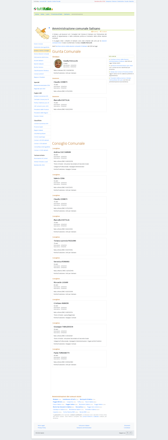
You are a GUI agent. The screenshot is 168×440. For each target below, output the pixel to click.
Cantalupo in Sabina (60, 409)
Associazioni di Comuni (41, 158)
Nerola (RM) (85, 412)
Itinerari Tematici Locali (41, 162)
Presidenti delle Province (41, 109)
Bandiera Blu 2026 (100, 1)
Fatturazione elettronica (41, 57)
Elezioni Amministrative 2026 (42, 85)
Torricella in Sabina (92, 409)
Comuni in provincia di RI (41, 123)
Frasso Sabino (58, 404)
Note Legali (41, 425)
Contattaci (127, 428)
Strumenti (127, 425)
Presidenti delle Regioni (41, 113)
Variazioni (108, 1)
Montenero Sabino (86, 404)
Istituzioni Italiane (84, 425)
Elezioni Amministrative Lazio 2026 (122, 65)
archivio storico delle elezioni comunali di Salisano (71, 46)
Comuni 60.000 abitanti (41, 140)
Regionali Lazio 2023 (39, 88)
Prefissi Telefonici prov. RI (41, 103)
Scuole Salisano (38, 60)
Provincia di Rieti (56, 14)
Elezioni (114, 1)
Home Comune (38, 44)
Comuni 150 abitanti (40, 143)
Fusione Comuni (38, 116)
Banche (131, 1)
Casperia (57, 412)
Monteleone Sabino (76, 409)
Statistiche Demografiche (41, 47)
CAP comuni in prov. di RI (41, 106)
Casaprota (71, 402)
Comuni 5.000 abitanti (41, 150)
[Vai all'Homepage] (44, 8)
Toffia (80, 402)
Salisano (67, 14)
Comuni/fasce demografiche (42, 147)
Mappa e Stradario (39, 77)
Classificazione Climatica (41, 70)
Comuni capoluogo (39, 137)
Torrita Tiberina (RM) (70, 412)
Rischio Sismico (38, 67)
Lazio (47, 14)
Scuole (127, 1)
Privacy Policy (42, 428)
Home (37, 14)
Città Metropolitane (40, 133)
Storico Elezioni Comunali (41, 54)
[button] (127, 433)
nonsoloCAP (43, 1)
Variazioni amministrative (84, 428)
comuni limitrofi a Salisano (91, 416)
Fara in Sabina (90, 402)
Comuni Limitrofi (39, 74)
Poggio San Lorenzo (94, 407)
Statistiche (120, 1)
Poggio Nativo (100, 404)
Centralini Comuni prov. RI (41, 99)
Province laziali (38, 127)
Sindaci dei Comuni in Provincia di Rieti (122, 72)
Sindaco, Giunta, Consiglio (41, 50)
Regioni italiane (38, 130)
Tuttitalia (36, 1)
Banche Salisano (39, 64)
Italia (42, 14)
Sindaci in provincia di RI (41, 96)
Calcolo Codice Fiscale (53, 1)
